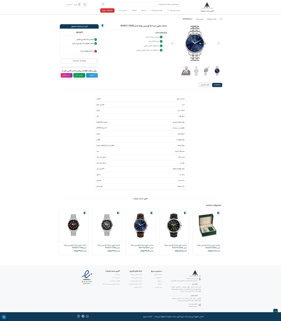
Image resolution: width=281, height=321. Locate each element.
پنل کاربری (158, 287)
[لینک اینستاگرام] (78, 317)
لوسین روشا (199, 19)
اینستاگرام (66, 75)
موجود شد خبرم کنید (79, 61)
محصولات (158, 278)
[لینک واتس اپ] (87, 317)
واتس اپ (79, 75)
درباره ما (117, 274)
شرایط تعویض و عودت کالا (111, 284)
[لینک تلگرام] (83, 317)
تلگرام (92, 75)
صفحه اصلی (158, 274)
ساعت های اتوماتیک (135, 284)
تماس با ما (116, 278)
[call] (4, 317)
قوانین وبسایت (115, 281)
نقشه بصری (147, 316)
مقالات (159, 284)
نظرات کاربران (205, 85)
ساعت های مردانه (136, 274)
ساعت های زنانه (137, 278)
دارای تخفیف (138, 287)
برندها (160, 281)
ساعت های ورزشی (136, 281)
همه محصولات (211, 19)
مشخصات (217, 85)
